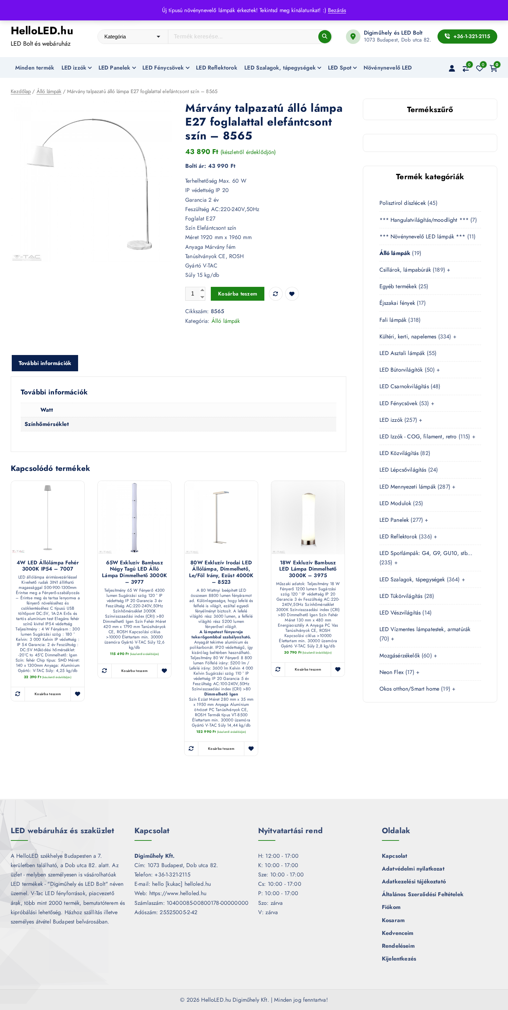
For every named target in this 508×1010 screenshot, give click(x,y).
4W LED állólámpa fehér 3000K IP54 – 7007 (48, 566)
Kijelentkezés (399, 959)
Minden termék (34, 68)
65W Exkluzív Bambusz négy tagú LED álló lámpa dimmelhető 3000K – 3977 (134, 572)
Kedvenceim (398, 933)
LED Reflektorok (216, 68)
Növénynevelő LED (388, 68)
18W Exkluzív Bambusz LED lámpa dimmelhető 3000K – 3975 (308, 569)
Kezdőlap (21, 91)
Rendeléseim (398, 946)
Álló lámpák (49, 91)
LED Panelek (114, 68)
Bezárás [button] (337, 10)
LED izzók (74, 68)
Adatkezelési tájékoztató (414, 881)
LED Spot (339, 68)
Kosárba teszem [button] (48, 694)
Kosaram (393, 920)
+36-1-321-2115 (470, 36)
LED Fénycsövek (163, 68)
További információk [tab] (45, 363)
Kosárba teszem (237, 294)
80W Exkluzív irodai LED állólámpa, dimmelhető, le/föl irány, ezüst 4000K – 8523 (221, 572)
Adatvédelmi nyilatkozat (413, 869)
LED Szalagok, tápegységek (280, 68)
